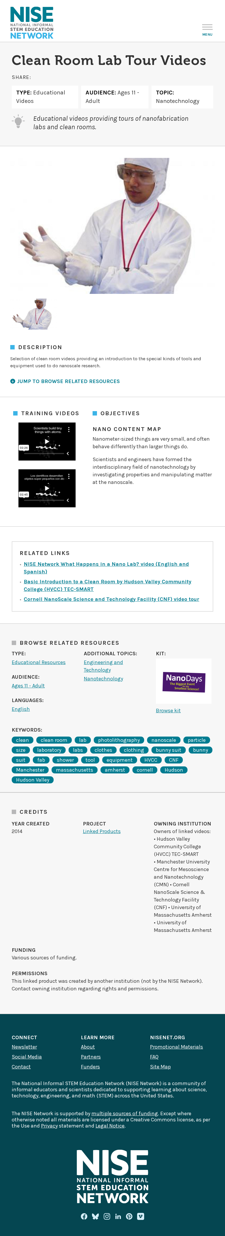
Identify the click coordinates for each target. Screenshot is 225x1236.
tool (90, 760)
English (21, 709)
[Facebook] (84, 1216)
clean (22, 740)
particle (197, 740)
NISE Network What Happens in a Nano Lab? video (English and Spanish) (106, 568)
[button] (33, 314)
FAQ (154, 1057)
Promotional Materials (176, 1047)
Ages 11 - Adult (28, 685)
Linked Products (102, 831)
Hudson (174, 770)
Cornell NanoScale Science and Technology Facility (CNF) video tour (111, 599)
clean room (54, 740)
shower (65, 760)
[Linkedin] (118, 1216)
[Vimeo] (140, 1216)
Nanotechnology (103, 678)
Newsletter (24, 1047)
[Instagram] (107, 1216)
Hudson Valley (32, 780)
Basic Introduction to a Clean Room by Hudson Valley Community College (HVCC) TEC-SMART (107, 585)
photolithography (119, 740)
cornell (145, 770)
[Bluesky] (95, 1216)
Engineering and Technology (103, 666)
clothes (103, 750)
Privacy (49, 1126)
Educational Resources (39, 662)
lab (82, 740)
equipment (120, 760)
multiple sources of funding (124, 1113)
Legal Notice (110, 1126)
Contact (21, 1066)
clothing (134, 750)
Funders (90, 1066)
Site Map (160, 1066)
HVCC (150, 760)
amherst (115, 770)
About (88, 1047)
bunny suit (168, 750)
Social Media (27, 1057)
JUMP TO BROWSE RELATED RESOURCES (68, 381)
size (20, 750)
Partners (91, 1057)
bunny (200, 750)
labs (78, 750)
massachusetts (74, 770)
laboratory (49, 750)
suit (20, 760)
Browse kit (168, 710)
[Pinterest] (129, 1216)
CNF (173, 760)
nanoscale (163, 740)
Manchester (30, 770)
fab (41, 760)
